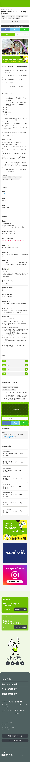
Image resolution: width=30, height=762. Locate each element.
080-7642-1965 (9, 436)
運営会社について (6, 729)
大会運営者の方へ (6, 609)
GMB (3, 194)
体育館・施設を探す (9, 694)
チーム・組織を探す (9, 689)
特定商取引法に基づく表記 (8, 727)
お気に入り (15, 21)
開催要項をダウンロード (15, 418)
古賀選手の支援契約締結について (8, 711)
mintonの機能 (5, 705)
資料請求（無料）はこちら (15, 736)
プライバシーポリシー (7, 722)
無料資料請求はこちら (20, 609)
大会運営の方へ (5, 706)
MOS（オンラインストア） (21, 705)
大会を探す (5, 627)
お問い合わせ (18, 713)
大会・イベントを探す (10, 684)
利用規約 (4, 725)
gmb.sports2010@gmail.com (10, 437)
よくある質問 (5, 708)
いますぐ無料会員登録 (20, 627)
